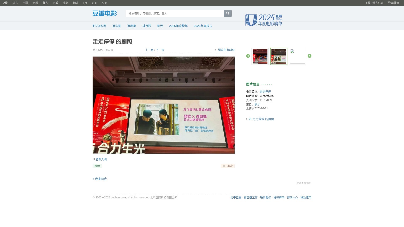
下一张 (160, 49)
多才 (257, 104)
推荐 (97, 166)
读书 (15, 2)
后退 (248, 56)
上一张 (149, 49)
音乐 (35, 2)
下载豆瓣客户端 (374, 2)
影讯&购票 (99, 26)
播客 (45, 2)
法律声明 (279, 197)
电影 (25, 2)
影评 (160, 26)
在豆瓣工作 (251, 197)
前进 (309, 56)
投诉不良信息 (303, 183)
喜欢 (230, 166)
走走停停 (265, 91)
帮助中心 (292, 197)
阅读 (75, 2)
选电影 (116, 26)
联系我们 (265, 197)
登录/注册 (393, 2)
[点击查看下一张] (164, 105)
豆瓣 (5, 2)
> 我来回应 (100, 179)
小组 (65, 2)
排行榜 (146, 26)
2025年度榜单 (178, 26)
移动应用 (305, 197)
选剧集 (131, 26)
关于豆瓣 (235, 197)
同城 (55, 2)
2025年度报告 (203, 26)
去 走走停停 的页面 (261, 119)
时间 (94, 2)
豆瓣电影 (108, 14)
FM (85, 2)
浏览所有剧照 (226, 49)
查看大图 (101, 159)
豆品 (104, 2)
